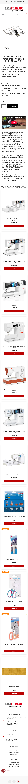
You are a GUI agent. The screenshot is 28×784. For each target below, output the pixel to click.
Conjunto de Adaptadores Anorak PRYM (14, 516)
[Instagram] (14, 781)
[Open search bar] (10, 14)
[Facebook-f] (9, 781)
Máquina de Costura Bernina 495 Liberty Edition (14, 432)
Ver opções (14, 693)
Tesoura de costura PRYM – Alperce (14, 644)
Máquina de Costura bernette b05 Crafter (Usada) (14, 389)
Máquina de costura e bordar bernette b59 (14, 474)
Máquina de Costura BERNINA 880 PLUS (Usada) (14, 304)
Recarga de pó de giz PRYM (14, 559)
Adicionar (12, 106)
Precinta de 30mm (14, 686)
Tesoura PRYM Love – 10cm (14, 601)
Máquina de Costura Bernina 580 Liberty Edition (14, 262)
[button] (2, 14)
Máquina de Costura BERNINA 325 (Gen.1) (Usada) (14, 347)
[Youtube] (18, 781)
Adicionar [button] (14, 225)
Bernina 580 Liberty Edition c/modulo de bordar (14, 219)
